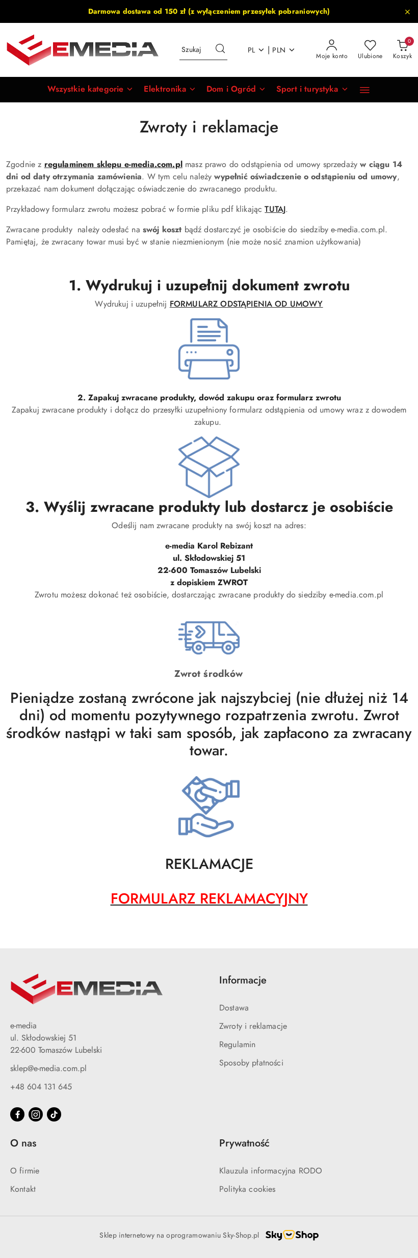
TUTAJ (275, 209)
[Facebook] (17, 1114)
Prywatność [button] (244, 1143)
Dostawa (234, 1008)
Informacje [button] (243, 980)
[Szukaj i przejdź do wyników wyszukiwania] (220, 50)
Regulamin (237, 1044)
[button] (90, 89)
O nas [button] (23, 1143)
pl (251, 50)
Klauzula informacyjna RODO (270, 1171)
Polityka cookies (247, 1189)
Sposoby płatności (251, 1063)
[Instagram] (36, 1114)
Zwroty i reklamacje (253, 1026)
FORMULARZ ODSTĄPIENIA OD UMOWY (246, 304)
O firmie (24, 1171)
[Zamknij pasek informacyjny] (407, 11)
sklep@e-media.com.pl (48, 1068)
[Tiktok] (54, 1114)
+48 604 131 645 (41, 1086)
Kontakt (23, 1189)
